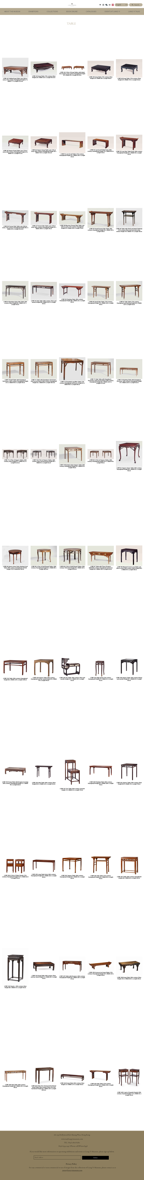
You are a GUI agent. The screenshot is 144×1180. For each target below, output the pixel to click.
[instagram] (103, 5)
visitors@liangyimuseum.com (72, 1139)
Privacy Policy (71, 1164)
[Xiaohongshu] (113, 5)
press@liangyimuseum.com (72, 1170)
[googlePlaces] (100, 5)
